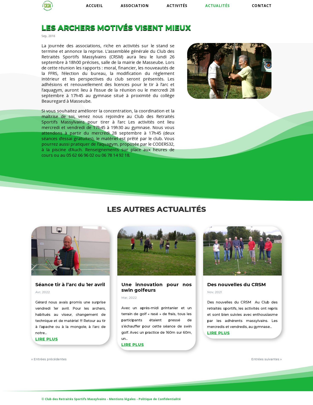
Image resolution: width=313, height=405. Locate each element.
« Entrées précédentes (49, 359)
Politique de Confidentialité (160, 399)
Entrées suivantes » (266, 359)
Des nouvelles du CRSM (236, 284)
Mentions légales (122, 399)
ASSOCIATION (135, 6)
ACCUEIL (94, 6)
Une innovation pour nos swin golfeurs (156, 287)
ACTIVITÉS (177, 6)
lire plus (46, 339)
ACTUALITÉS (217, 6)
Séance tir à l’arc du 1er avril (70, 284)
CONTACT (261, 6)
